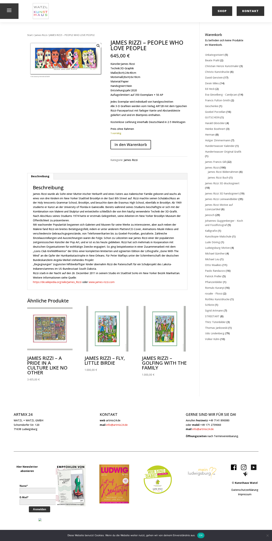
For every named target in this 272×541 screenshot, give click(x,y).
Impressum (244, 494)
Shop (222, 11)
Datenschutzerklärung (244, 490)
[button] (98, 45)
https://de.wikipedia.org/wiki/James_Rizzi (57, 282)
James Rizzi (41, 35)
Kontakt (250, 11)
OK (201, 535)
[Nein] (267, 535)
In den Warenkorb (131, 144)
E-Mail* (24, 497)
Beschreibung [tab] (40, 176)
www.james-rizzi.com (102, 282)
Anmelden (39, 509)
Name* (24, 485)
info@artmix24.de (117, 425)
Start (30, 35)
